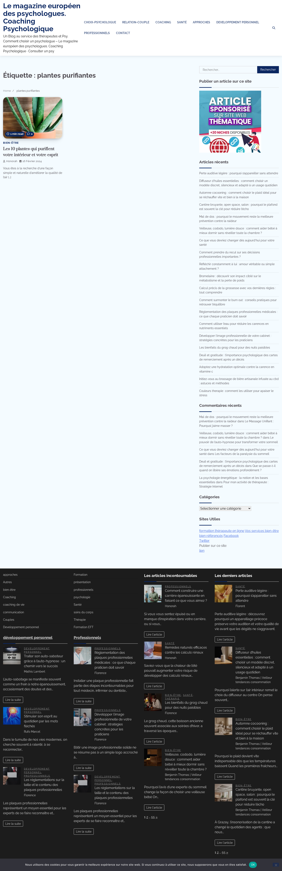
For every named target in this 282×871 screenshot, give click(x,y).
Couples (8, 619)
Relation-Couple (135, 22)
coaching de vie (13, 604)
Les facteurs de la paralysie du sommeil (242, 454)
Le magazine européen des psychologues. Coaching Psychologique (42, 17)
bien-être (11, 142)
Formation (80, 574)
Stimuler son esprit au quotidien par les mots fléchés (41, 721)
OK (253, 864)
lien (201, 551)
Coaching (163, 22)
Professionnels (97, 33)
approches (10, 574)
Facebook (231, 536)
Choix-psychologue (100, 22)
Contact (123, 33)
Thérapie (80, 619)
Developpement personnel (237, 22)
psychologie (82, 597)
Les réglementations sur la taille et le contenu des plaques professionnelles (44, 785)
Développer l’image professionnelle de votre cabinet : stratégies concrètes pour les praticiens (113, 724)
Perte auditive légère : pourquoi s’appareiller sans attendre (238, 173)
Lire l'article (154, 634)
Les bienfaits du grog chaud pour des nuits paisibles (234, 347)
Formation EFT (84, 627)
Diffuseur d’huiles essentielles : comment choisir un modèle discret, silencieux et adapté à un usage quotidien (255, 662)
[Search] (274, 28)
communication (13, 612)
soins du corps (83, 612)
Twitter (204, 541)
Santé (182, 22)
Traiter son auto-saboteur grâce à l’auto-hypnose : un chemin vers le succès (44, 661)
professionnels (37, 775)
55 (153, 817)
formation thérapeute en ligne (221, 531)
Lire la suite (13, 699)
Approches (201, 22)
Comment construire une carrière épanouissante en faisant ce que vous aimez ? (186, 596)
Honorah (11, 161)
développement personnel (27, 637)
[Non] (276, 865)
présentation (82, 582)
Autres (7, 582)
